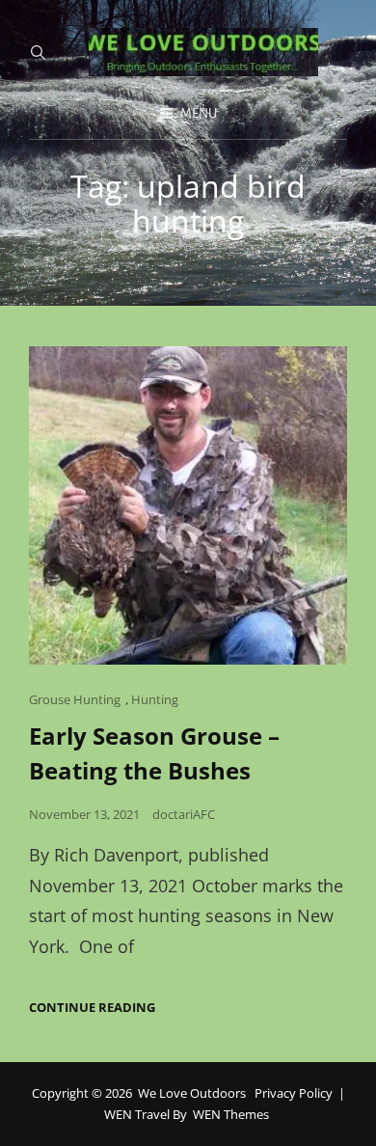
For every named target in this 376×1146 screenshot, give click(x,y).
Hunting (154, 699)
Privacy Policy (294, 1093)
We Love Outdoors (192, 1093)
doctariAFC (183, 814)
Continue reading (92, 1007)
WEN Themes (231, 1114)
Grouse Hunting (75, 699)
